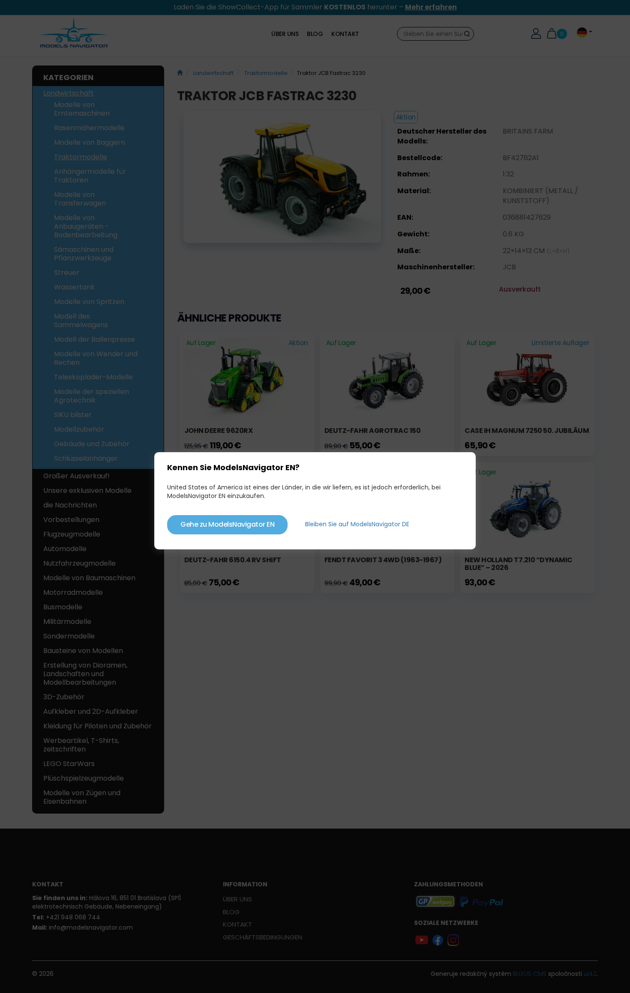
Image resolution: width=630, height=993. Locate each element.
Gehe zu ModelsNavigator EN (227, 524)
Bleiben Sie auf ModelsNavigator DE (357, 524)
